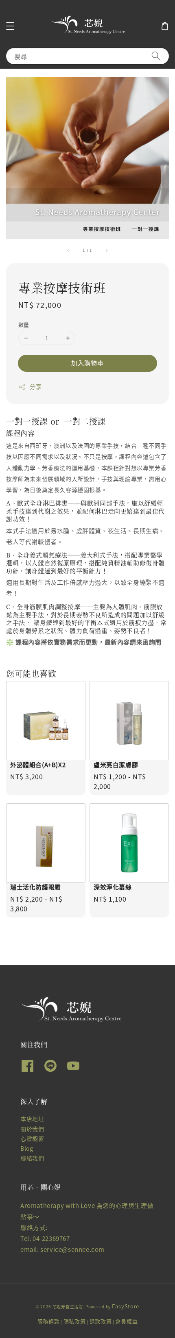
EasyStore (125, 1306)
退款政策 (101, 1321)
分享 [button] (36, 386)
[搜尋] (156, 56)
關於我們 (32, 1129)
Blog (26, 1148)
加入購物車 (87, 362)
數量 (23, 324)
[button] (10, 26)
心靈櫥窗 (32, 1138)
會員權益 (126, 1321)
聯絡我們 (32, 1158)
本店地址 (32, 1119)
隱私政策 (74, 1321)
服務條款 (48, 1321)
